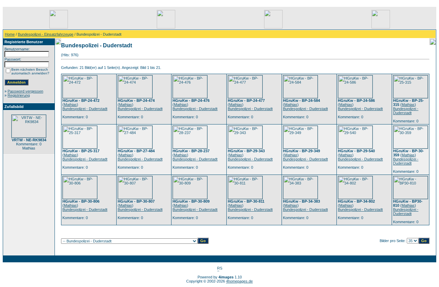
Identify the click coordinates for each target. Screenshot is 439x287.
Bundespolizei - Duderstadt (84, 109)
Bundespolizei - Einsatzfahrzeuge (45, 34)
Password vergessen (25, 91)
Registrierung (19, 95)
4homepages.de (239, 281)
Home (10, 34)
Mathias (70, 105)
